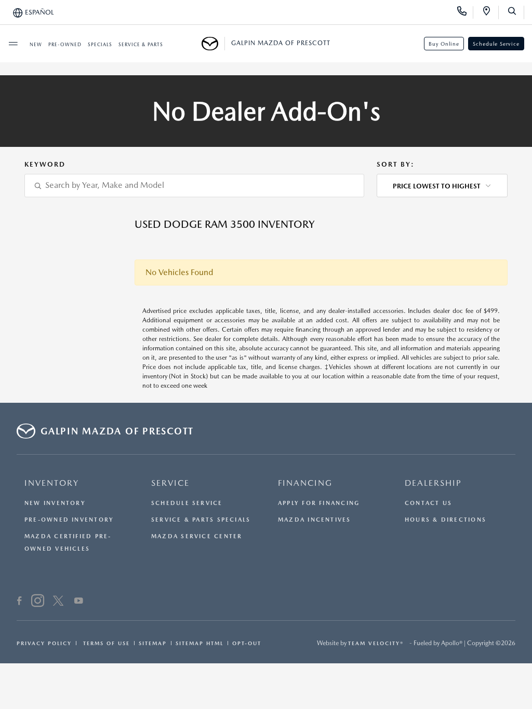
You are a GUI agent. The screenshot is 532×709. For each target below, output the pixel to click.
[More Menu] (13, 43)
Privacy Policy (44, 643)
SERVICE (170, 483)
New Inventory (55, 503)
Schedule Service (496, 43)
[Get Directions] (490, 12)
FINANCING (305, 483)
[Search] (515, 12)
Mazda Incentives (314, 519)
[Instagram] (37, 602)
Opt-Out (246, 643)
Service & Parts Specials (200, 519)
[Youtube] (78, 602)
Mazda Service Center (196, 536)
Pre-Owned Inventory (69, 519)
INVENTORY (51, 483)
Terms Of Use (105, 643)
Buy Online (444, 43)
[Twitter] (58, 602)
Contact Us (428, 503)
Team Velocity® (376, 643)
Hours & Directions (445, 519)
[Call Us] (465, 12)
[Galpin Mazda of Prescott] (213, 43)
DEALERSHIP (433, 483)
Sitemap (153, 643)
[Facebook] (19, 602)
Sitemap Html (199, 643)
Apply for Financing (319, 503)
